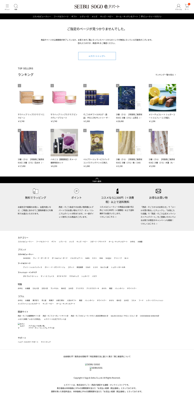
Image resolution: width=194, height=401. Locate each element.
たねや (88, 267)
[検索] (16, 7)
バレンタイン (119, 288)
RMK (101, 258)
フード (141, 300)
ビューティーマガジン (152, 16)
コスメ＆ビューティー (41, 16)
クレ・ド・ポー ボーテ (41, 258)
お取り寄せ (60, 300)
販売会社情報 (80, 356)
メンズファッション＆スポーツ (29, 303)
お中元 (132, 241)
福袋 (110, 288)
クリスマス (80, 288)
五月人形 (45, 288)
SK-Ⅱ (126, 258)
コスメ (133, 300)
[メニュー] (7, 7)
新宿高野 (80, 267)
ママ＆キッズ (74, 276)
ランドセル (54, 288)
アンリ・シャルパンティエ (32, 267)
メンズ (94, 16)
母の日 (63, 288)
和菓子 (51, 300)
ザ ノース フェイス (47, 276)
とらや (95, 267)
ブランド (22, 249)
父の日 (70, 288)
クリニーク (118, 258)
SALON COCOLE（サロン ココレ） (123, 316)
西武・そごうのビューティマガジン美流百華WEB (88, 316)
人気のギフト (71, 300)
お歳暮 (140, 241)
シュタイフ (85, 276)
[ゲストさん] (179, 7)
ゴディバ (71, 267)
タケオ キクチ (62, 276)
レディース (84, 16)
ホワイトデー (132, 288)
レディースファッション (154, 300)
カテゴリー (23, 237)
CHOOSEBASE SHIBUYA (148, 316)
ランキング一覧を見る (164, 74)
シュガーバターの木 (118, 267)
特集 (20, 284)
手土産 (44, 300)
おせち (104, 288)
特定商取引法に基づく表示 (101, 356)
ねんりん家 (104, 267)
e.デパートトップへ (97, 56)
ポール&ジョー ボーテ (60, 258)
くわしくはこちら (107, 216)
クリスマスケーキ (92, 288)
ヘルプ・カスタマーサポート (28, 342)
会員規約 (67, 356)
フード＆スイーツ (61, 16)
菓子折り (36, 300)
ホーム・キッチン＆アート (127, 16)
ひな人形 (36, 288)
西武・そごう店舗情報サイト (28, 316)
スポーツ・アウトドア (98, 241)
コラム (21, 296)
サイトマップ (46, 342)
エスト (94, 258)
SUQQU (108, 258)
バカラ (94, 276)
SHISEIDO (26, 258)
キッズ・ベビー (106, 16)
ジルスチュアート (76, 258)
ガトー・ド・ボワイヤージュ (55, 267)
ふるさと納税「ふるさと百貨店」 (30, 319)
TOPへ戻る (97, 181)
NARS (87, 258)
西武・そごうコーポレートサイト (55, 316)
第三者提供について (122, 356)
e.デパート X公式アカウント (54, 319)
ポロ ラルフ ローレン (30, 276)
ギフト (74, 16)
